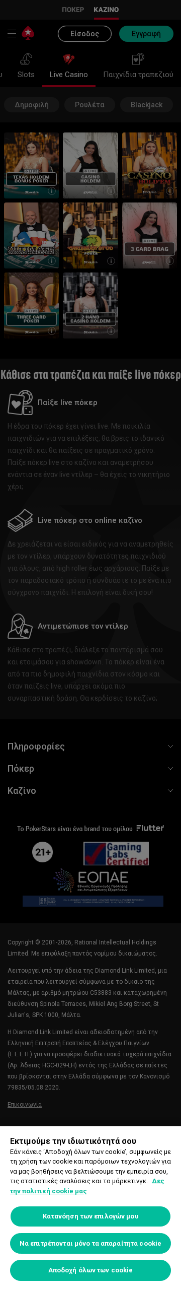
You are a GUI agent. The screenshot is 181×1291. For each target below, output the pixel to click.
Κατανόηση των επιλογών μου (90, 1216)
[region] (90, 1208)
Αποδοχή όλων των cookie (90, 1270)
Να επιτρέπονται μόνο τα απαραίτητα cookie (90, 1243)
